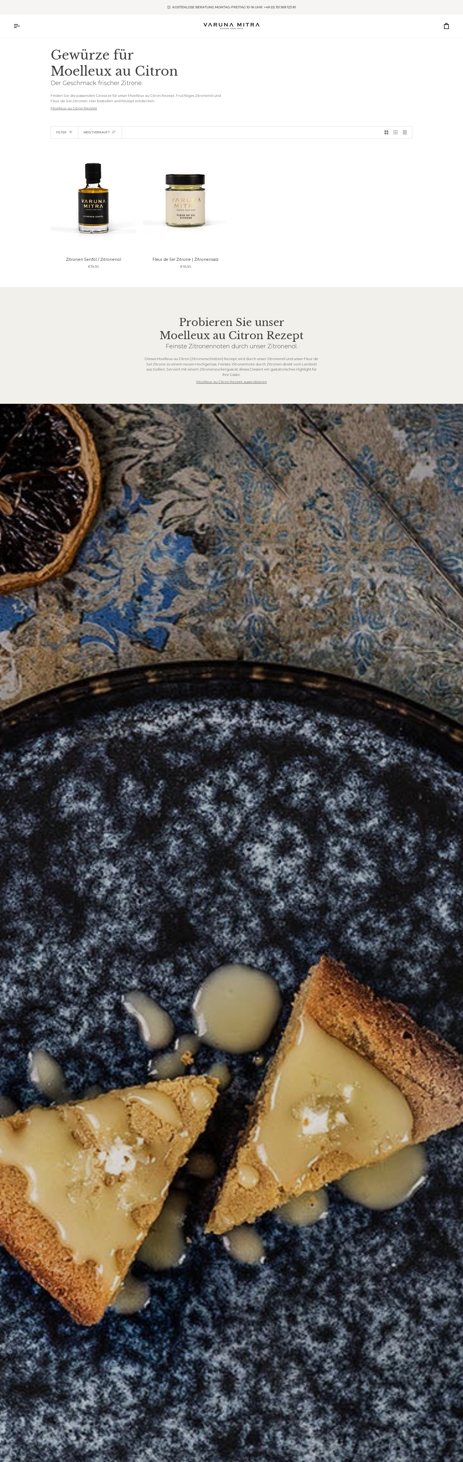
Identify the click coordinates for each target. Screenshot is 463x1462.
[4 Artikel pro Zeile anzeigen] (406, 132)
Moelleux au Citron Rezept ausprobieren (231, 382)
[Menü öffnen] (21, 26)
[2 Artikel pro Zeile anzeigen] (386, 132)
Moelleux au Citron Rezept (74, 108)
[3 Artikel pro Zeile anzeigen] (395, 132)
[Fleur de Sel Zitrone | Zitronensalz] (186, 198)
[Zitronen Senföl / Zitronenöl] (93, 198)
